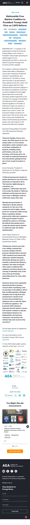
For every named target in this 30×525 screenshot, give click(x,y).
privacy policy (7, 483)
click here (5, 340)
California (12, 32)
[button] (27, 426)
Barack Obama (22, 29)
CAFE (5, 29)
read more (15, 388)
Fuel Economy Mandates (10, 40)
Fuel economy (17, 37)
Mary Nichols (22, 40)
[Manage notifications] (26, 517)
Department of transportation (10, 35)
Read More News (14, 451)
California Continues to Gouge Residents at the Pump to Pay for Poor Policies (14, 430)
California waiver (21, 32)
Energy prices (14, 435)
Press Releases (13, 29)
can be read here (8, 331)
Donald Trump (23, 35)
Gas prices (7, 437)
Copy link (9, 395)
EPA (10, 37)
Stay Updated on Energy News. (9, 488)
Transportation (18, 43)
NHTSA (10, 43)
